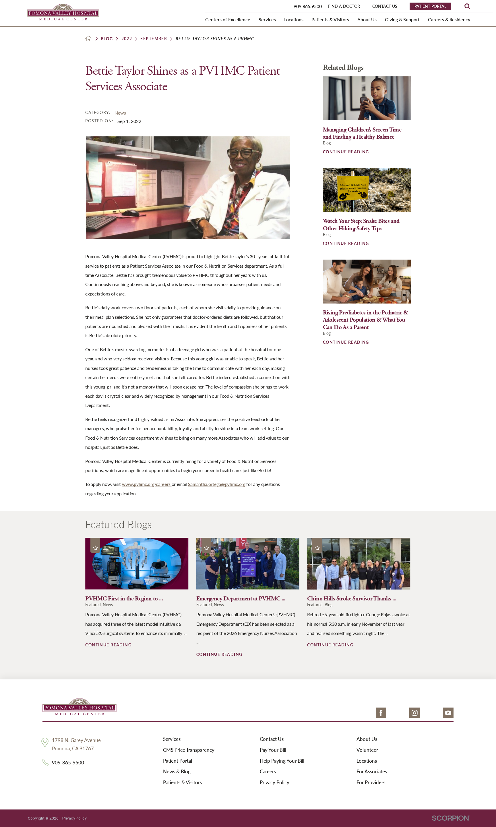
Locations (366, 761)
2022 (126, 38)
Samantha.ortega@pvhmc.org (217, 484)
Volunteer (367, 750)
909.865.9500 (308, 6)
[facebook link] (381, 713)
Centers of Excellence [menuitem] (227, 19)
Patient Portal (177, 761)
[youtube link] (448, 713)
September (153, 38)
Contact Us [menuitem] (384, 6)
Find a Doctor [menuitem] (344, 6)
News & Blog (177, 771)
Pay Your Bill (273, 750)
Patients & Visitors (182, 782)
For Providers (370, 782)
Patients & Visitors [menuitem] (330, 19)
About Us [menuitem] (367, 19)
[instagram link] (414, 713)
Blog (107, 38)
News (120, 112)
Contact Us (272, 739)
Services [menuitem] (267, 19)
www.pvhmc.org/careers (147, 484)
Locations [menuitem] (293, 19)
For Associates (371, 771)
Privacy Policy (274, 782)
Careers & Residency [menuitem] (449, 19)
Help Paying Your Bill (282, 761)
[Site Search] (467, 6)
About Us (366, 739)
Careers (268, 771)
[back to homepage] (88, 38)
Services (172, 739)
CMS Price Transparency (188, 750)
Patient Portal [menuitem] (430, 6)
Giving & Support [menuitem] (402, 19)
